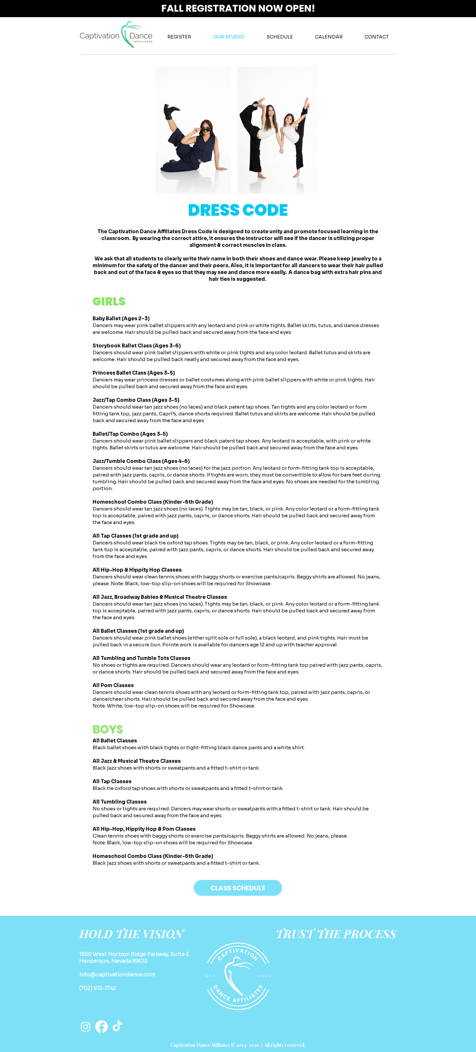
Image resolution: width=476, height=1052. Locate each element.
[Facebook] (101, 1026)
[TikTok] (117, 1026)
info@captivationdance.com (117, 974)
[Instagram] (85, 1026)
